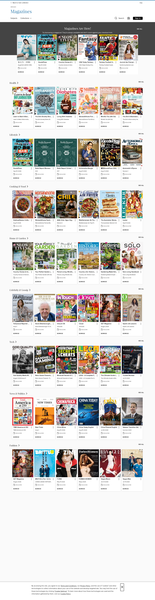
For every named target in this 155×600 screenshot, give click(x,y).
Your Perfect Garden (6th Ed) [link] (43, 272)
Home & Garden (17, 238)
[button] (119, 19)
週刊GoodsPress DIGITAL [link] (109, 168)
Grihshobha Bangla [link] (86, 168)
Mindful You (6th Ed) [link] (108, 117)
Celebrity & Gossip (19, 289)
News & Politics (17, 393)
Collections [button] (25, 18)
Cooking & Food (17, 186)
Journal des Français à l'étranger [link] (127, 62)
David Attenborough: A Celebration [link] (43, 324)
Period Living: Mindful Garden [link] (65, 272)
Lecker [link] (125, 220)
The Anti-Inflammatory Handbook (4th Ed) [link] (131, 117)
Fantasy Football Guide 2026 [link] (107, 62)
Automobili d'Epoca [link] (130, 168)
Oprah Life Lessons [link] (129, 324)
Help (141, 3)
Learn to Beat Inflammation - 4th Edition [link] (21, 117)
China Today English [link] (86, 427)
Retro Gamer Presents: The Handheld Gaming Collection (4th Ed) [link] (43, 375)
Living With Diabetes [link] (64, 117)
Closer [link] (81, 324)
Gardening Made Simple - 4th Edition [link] (109, 272)
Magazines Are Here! (77, 28)
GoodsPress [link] (42, 62)
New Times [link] (39, 427)
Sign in (138, 18)
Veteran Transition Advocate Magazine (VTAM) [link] (131, 427)
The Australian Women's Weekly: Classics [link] (109, 220)
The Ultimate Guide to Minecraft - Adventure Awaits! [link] (109, 375)
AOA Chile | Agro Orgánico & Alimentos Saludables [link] (65, 220)
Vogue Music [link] (105, 479)
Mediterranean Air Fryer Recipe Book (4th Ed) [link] (87, 220)
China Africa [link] (61, 427)
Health (13, 82)
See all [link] (139, 29)
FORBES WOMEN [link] (85, 479)
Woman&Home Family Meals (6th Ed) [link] (43, 220)
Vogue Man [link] (127, 479)
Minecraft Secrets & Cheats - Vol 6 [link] (65, 375)
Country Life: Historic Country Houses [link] (87, 272)
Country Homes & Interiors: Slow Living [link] (66, 62)
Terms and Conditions (69, 586)
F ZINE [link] (59, 479)
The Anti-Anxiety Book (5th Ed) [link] (43, 117)
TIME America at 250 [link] (20, 427)
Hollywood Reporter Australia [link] (21, 324)
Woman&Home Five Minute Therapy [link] (87, 117)
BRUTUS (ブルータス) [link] (43, 479)
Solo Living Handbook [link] (131, 272)
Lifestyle (13, 134)
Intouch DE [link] (61, 324)
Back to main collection (20, 3)
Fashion (13, 445)
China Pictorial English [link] (109, 427)
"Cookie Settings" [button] (60, 591)
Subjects (14, 18)
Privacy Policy (85, 586)
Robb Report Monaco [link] (42, 168)
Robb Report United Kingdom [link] (65, 168)
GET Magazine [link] (106, 324)
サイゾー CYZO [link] (24, 62)
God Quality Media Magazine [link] (21, 375)
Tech (12, 341)
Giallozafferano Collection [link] (21, 220)
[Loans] (129, 19)
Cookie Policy (66, 594)
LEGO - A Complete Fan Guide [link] (87, 375)
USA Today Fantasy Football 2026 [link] (86, 62)
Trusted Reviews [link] (128, 375)
